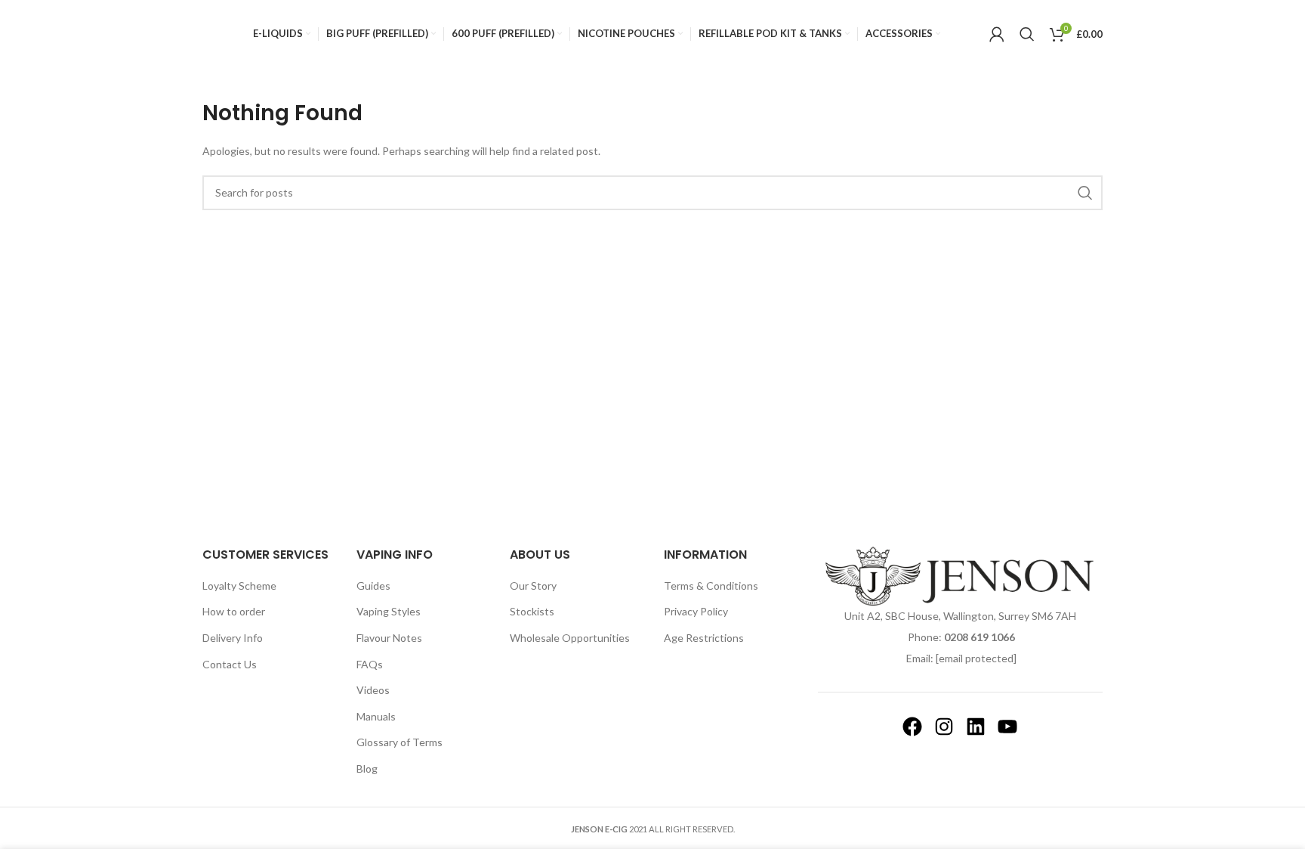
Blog (367, 768)
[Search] (1027, 34)
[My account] (997, 34)
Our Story (533, 585)
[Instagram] (944, 726)
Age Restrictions (704, 637)
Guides (373, 585)
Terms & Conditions (711, 585)
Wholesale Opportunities (570, 637)
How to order (233, 611)
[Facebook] (912, 726)
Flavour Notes (389, 637)
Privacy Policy (696, 611)
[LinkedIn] (975, 726)
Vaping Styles (388, 611)
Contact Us (229, 664)
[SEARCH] (1085, 192)
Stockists (532, 611)
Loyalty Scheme (239, 585)
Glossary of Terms (399, 742)
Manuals (376, 716)
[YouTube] (1007, 726)
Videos (373, 689)
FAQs (369, 664)
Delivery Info (232, 637)
